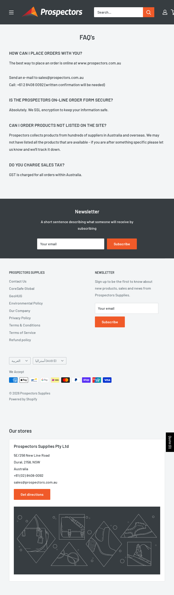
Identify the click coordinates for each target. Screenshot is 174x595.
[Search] (148, 12)
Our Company (19, 310)
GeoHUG (15, 296)
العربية (16, 361)
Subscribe (122, 244)
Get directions (32, 494)
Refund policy (20, 340)
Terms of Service (22, 332)
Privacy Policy (20, 318)
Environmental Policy (26, 303)
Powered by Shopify (23, 399)
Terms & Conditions (24, 325)
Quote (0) (170, 442)
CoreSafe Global (21, 288)
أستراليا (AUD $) (45, 361)
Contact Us (18, 281)
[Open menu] (11, 12)
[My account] (165, 12)
